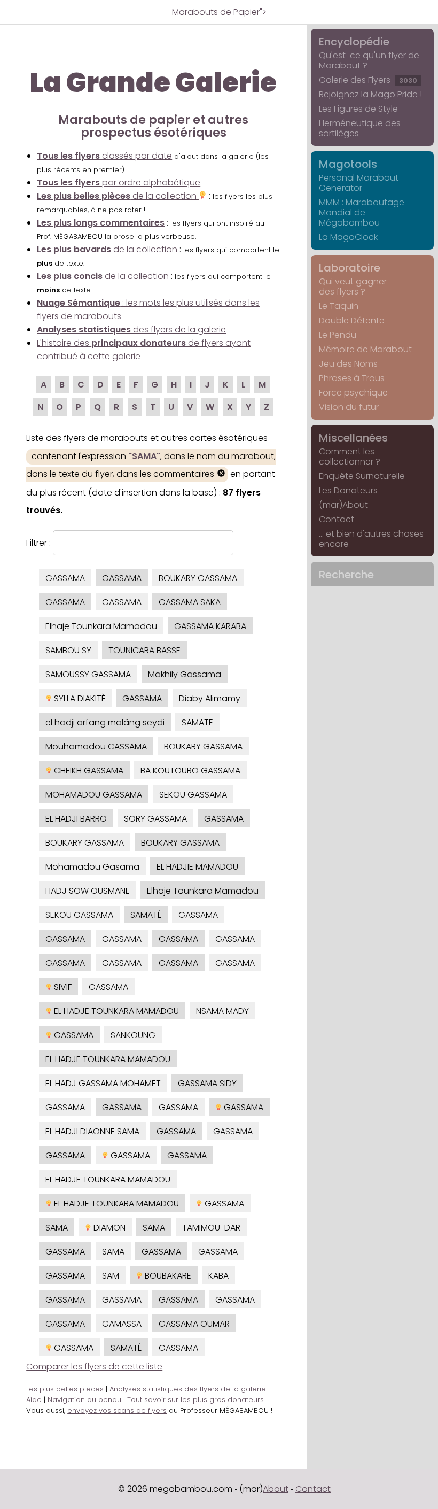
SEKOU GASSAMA (193, 794)
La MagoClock (348, 237)
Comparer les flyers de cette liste (94, 1366)
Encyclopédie (354, 41)
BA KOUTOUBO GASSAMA (190, 770)
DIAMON (108, 1227)
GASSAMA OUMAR (194, 1324)
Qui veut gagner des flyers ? (353, 286)
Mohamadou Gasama (92, 867)
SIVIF (62, 987)
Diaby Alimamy (209, 698)
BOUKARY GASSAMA (198, 578)
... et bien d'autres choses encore (371, 539)
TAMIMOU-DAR (211, 1227)
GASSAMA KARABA (210, 626)
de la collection (118, 196)
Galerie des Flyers (368, 80)
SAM (110, 1276)
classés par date (104, 156)
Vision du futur (349, 407)
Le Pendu (337, 335)
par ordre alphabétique (118, 182)
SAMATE (197, 722)
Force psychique (353, 392)
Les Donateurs (348, 490)
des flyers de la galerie (131, 329)
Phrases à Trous (352, 378)
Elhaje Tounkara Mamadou (101, 626)
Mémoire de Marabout (365, 349)
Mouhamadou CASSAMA (96, 746)
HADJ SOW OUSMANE (87, 891)
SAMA (56, 1227)
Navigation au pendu (84, 1400)
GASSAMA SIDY (207, 1083)
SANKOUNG (133, 1035)
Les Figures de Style (358, 109)
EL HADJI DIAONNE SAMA (92, 1131)
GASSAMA (65, 578)
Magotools (348, 164)
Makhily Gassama (184, 674)
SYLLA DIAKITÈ (78, 698)
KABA (218, 1276)
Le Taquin (338, 306)
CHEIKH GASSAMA (87, 770)
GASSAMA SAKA (190, 602)
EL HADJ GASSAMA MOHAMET (103, 1083)
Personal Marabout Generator (358, 183)
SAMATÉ (145, 915)
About (275, 1489)
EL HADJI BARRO (76, 818)
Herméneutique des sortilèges (360, 128)
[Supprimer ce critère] (221, 474)
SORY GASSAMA (155, 818)
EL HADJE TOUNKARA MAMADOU (115, 1011)
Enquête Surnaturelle (362, 476)
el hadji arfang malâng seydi (105, 722)
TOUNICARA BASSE (144, 650)
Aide (34, 1400)
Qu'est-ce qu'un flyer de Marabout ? (369, 60)
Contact (336, 519)
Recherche (346, 574)
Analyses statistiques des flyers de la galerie (188, 1389)
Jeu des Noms (348, 364)
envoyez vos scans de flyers (117, 1410)
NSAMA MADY (222, 1011)
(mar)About (343, 505)
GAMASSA (122, 1324)
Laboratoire (349, 267)
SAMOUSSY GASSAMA (88, 674)
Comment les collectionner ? (349, 456)
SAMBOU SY (68, 650)
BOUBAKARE (167, 1276)
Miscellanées (353, 437)
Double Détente (352, 320)
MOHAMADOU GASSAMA (93, 794)
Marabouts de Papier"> (219, 12)
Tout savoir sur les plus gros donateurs (195, 1400)
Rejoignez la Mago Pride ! (370, 94)
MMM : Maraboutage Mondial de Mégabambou (361, 212)
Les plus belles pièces (65, 1389)
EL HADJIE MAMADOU (197, 867)
